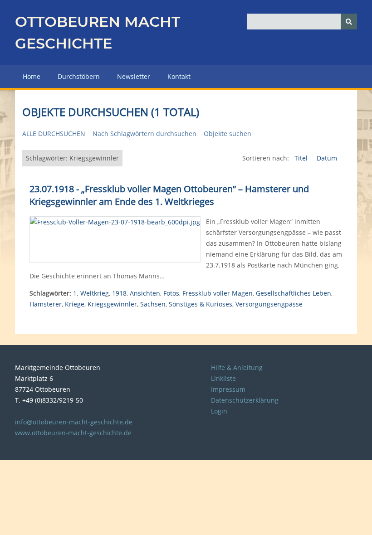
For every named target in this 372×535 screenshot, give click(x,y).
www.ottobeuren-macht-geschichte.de (73, 432)
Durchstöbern (79, 76)
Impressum (228, 389)
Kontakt (179, 76)
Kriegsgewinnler (112, 304)
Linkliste (223, 378)
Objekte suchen (227, 133)
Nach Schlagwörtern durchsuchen (144, 133)
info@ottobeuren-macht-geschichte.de (73, 422)
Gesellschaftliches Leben (293, 293)
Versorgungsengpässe (269, 304)
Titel (301, 158)
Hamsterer (45, 304)
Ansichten (145, 293)
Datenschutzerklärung (245, 400)
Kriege (74, 304)
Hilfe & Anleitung (237, 367)
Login (219, 411)
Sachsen (153, 304)
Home (31, 76)
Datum (327, 158)
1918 (119, 293)
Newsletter (133, 76)
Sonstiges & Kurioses (200, 304)
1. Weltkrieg (91, 293)
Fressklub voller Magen (217, 293)
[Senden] (349, 21)
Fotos (171, 293)
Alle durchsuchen (53, 133)
